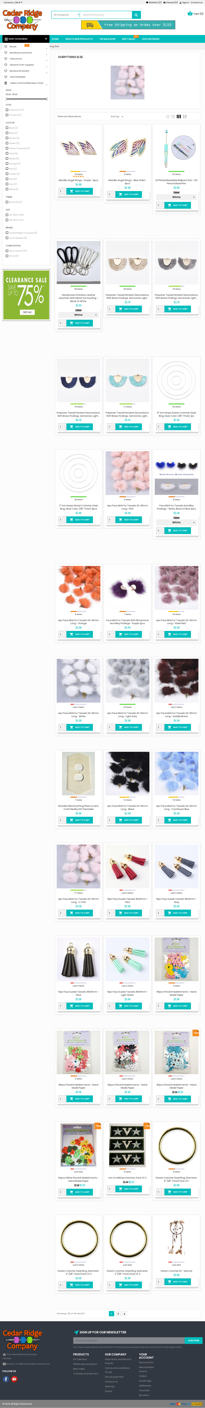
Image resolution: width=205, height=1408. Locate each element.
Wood (14, 255)
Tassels (15, 114)
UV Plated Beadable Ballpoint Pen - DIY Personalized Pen (176, 182)
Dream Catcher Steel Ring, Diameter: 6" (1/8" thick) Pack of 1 (176, 1179)
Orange (14, 163)
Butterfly (15, 202)
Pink (13, 168)
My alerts (144, 1395)
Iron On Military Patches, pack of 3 (127, 1177)
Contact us (197, 2)
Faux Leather (18, 250)
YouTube (14, 1379)
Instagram (22, 1379)
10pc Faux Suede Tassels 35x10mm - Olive (78, 993)
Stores (108, 1391)
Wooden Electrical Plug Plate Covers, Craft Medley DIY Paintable (78, 807)
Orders (143, 1376)
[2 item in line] (185, 116)
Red (13, 179)
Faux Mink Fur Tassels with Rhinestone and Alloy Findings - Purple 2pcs (127, 622)
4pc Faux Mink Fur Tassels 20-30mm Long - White (78, 715)
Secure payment (114, 1376)
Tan (13, 184)
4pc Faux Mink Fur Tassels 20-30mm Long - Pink (127, 507)
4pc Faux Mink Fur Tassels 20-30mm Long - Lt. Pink (78, 900)
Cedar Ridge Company (23, 232)
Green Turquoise (19, 148)
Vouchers (144, 1390)
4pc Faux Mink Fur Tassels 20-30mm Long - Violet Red (176, 622)
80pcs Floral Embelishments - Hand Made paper (176, 993)
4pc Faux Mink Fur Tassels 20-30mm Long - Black (127, 807)
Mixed (14, 158)
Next (124, 1314)
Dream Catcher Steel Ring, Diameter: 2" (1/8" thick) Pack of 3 (127, 1272)
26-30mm (16, 214)
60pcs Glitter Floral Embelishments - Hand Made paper (78, 1179)
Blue (13, 133)
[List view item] (167, 116)
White (13, 189)
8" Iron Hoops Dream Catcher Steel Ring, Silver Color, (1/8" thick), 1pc (176, 414)
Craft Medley (18, 238)
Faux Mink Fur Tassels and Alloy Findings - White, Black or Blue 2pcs (176, 507)
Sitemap (110, 1386)
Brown (14, 138)
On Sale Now (80, 1359)
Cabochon (16, 109)
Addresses (145, 1385)
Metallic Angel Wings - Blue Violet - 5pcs (127, 182)
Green (14, 143)
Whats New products (85, 1364)
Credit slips (145, 1380)
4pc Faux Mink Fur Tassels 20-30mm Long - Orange (78, 622)
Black (13, 127)
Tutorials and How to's (85, 1373)
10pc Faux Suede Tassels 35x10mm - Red (127, 900)
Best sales (79, 1368)
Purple (14, 173)
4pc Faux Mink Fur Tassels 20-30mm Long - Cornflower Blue (176, 807)
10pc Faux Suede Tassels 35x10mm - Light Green (127, 993)
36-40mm (16, 219)
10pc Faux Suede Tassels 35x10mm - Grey (176, 900)
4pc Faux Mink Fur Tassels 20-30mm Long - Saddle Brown (176, 715)
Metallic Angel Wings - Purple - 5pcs (78, 180)
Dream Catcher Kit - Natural (176, 1271)
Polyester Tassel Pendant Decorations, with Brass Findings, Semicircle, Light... (127, 296)
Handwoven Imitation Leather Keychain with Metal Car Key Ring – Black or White (78, 298)
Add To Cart (80, 191)
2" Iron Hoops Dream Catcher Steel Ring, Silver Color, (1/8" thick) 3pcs (78, 507)
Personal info (146, 1362)
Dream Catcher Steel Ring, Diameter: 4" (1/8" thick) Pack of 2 (78, 1272)
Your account (146, 1356)
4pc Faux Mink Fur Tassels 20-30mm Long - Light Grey (127, 715)
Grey (13, 153)
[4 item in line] (179, 116)
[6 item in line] (173, 116)
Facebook (6, 1379)
